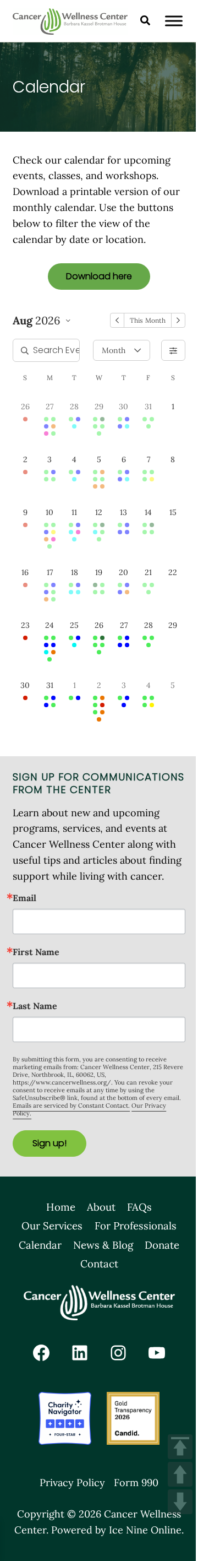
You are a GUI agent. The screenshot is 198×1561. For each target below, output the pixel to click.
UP (180, 1474)
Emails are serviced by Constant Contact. (71, 1105)
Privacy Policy (72, 1482)
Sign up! (49, 1143)
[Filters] (173, 350)
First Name (36, 951)
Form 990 (136, 1482)
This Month (147, 320)
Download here (99, 276)
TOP (180, 1446)
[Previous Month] (117, 320)
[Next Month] (178, 320)
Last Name (35, 1005)
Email (24, 897)
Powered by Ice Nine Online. (117, 1530)
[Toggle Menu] (174, 20)
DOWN (180, 1501)
